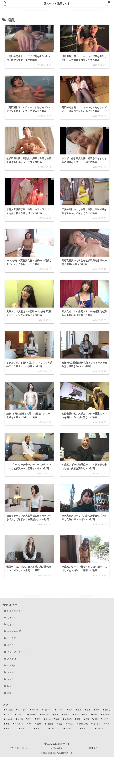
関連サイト (94, 748)
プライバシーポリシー (19, 748)
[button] (104, 506)
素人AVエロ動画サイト (57, 3)
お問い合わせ (57, 748)
